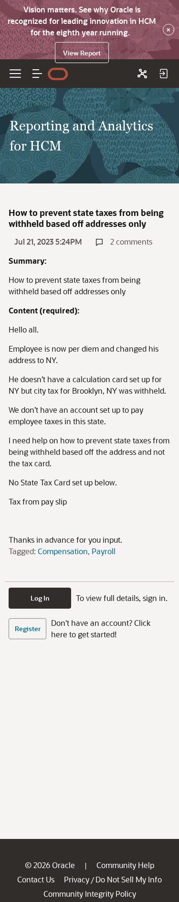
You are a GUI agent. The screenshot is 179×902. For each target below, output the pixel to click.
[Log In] (163, 73)
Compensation (63, 551)
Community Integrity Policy (89, 894)
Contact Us (35, 879)
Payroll (104, 551)
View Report (82, 52)
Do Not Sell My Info (128, 879)
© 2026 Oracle (50, 865)
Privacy (76, 879)
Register (28, 628)
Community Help (125, 865)
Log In (40, 597)
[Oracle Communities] (142, 73)
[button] (37, 73)
